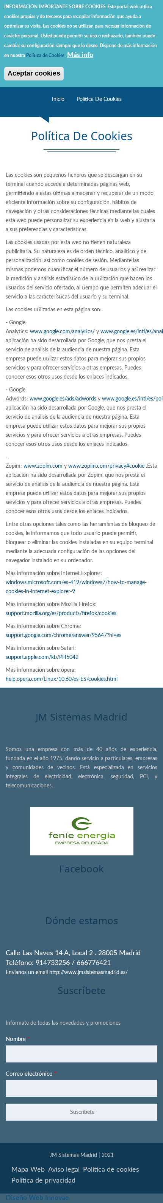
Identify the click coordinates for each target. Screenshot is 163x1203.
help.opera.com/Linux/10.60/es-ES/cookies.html (62, 679)
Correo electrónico (31, 1074)
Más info (80, 55)
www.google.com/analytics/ (62, 331)
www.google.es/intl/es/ (127, 331)
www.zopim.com (43, 466)
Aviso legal (64, 1169)
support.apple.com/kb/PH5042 (42, 657)
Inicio (58, 99)
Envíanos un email (27, 972)
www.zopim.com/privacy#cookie (106, 466)
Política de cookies (99, 99)
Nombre (18, 1039)
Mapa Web (28, 1169)
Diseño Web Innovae (37, 1198)
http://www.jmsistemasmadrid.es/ (88, 972)
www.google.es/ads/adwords (63, 399)
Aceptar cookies (34, 73)
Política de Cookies (45, 55)
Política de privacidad (43, 1180)
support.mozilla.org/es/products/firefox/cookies (61, 613)
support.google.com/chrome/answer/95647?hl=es (63, 635)
